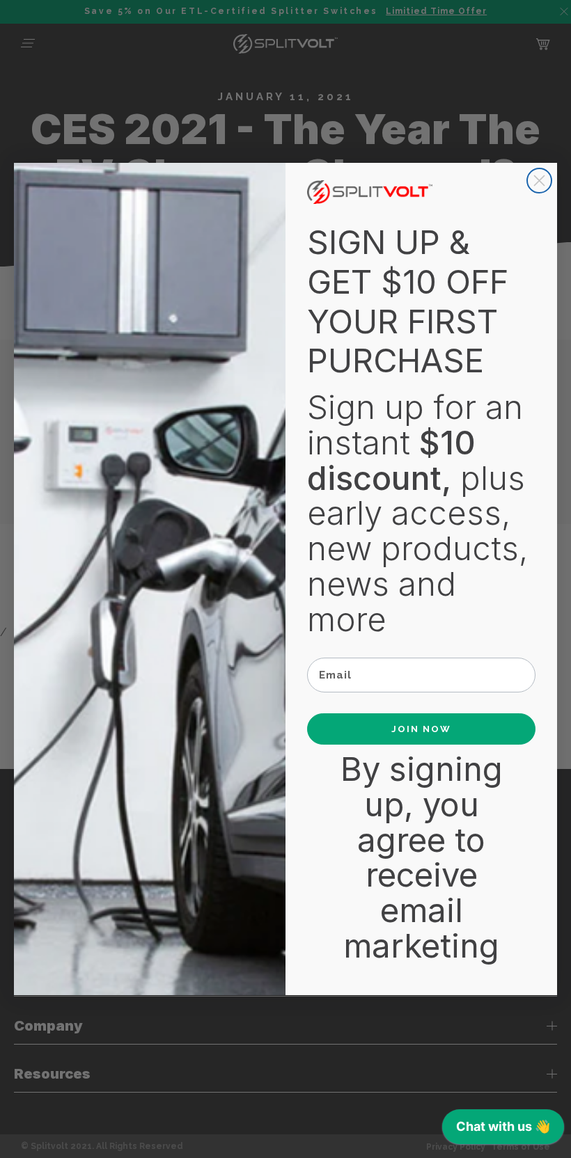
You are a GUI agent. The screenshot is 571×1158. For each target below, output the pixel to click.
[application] (503, 1130)
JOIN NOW (421, 729)
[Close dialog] (539, 180)
